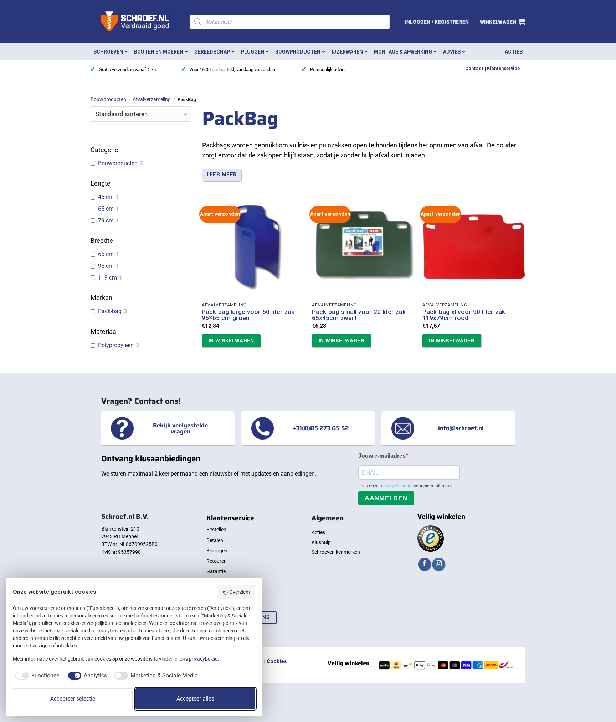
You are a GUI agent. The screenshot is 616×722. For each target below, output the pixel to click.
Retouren (216, 561)
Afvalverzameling (152, 99)
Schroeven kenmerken (336, 552)
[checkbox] (37, 675)
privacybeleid (203, 659)
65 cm (106, 208)
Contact (474, 68)
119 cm (107, 277)
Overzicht (239, 592)
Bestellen (216, 529)
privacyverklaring (397, 485)
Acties (318, 532)
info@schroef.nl (461, 428)
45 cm (106, 197)
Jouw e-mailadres (382, 456)
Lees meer (222, 175)
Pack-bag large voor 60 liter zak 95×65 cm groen (248, 315)
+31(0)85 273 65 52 (321, 428)
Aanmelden (386, 498)
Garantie (216, 571)
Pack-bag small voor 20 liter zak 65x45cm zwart (359, 315)
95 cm (106, 265)
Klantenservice (503, 68)
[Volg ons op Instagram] (438, 564)
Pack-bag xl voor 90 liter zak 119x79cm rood (463, 315)
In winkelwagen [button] (231, 340)
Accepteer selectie (72, 698)
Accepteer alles (195, 698)
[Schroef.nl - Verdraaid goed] (135, 22)
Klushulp (321, 542)
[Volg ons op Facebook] (424, 564)
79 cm (106, 220)
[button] (437, 21)
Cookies (277, 661)
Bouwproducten (108, 99)
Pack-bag (110, 311)
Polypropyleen (116, 345)
